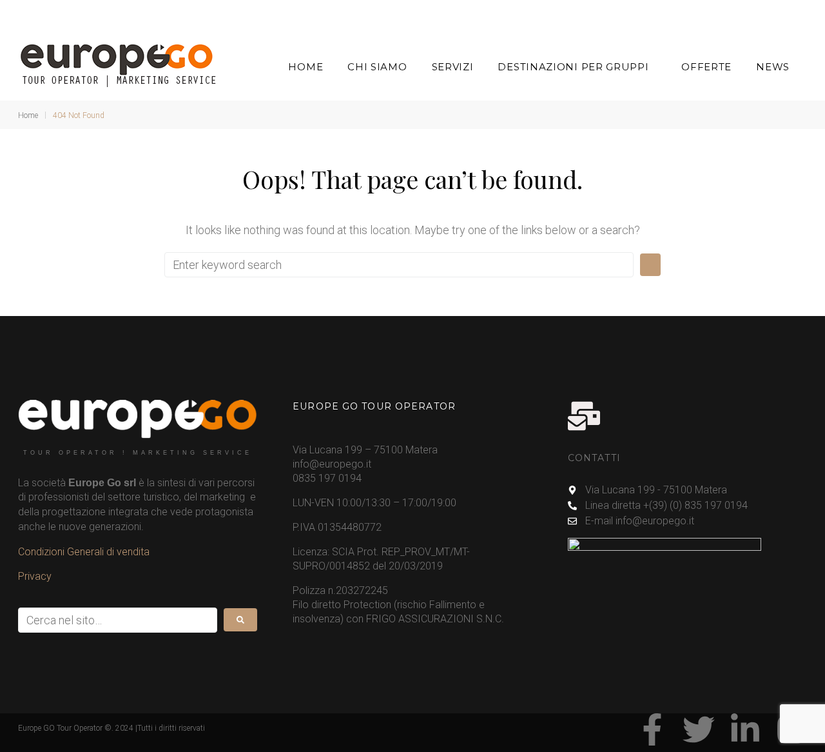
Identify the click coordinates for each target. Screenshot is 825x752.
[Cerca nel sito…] (118, 620)
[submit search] (240, 619)
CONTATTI (594, 458)
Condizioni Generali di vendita (84, 552)
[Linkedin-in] (745, 729)
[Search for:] (399, 264)
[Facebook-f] (652, 729)
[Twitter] (699, 729)
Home (28, 115)
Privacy (35, 576)
